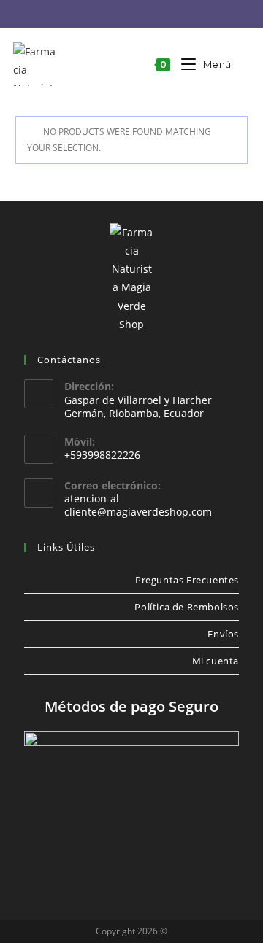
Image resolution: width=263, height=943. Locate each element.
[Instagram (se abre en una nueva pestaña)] (122, 14)
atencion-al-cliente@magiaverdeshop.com (138, 505)
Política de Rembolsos (186, 606)
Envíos (223, 633)
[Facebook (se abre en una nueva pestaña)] (99, 14)
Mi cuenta (215, 660)
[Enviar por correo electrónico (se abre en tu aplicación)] (145, 14)
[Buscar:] (241, 64)
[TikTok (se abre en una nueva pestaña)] (165, 14)
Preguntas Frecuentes (187, 579)
